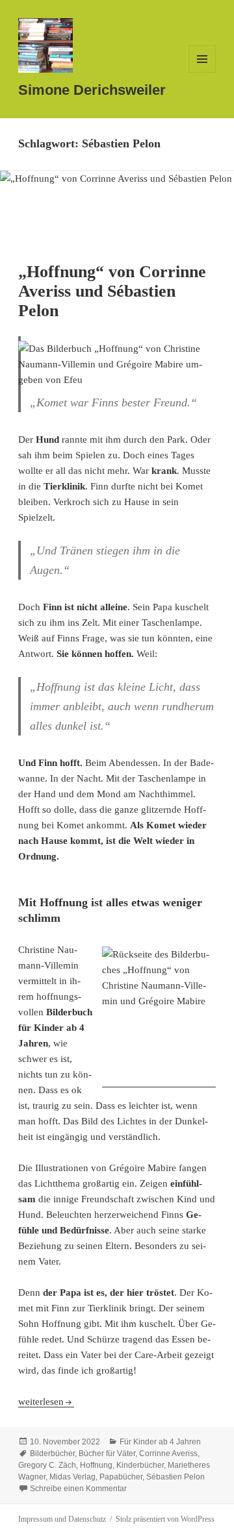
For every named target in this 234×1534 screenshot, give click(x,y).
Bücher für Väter (107, 1453)
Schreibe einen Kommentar (78, 1488)
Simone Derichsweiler (92, 90)
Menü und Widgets (202, 72)
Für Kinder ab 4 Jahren (160, 1441)
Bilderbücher (52, 1453)
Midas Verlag (72, 1476)
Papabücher (120, 1476)
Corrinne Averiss (168, 1453)
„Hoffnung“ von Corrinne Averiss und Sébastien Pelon (112, 291)
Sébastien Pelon (175, 1476)
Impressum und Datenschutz (62, 1519)
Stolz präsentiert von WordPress (165, 1519)
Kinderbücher (140, 1465)
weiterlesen (46, 1401)
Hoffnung (96, 1465)
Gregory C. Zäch (47, 1465)
